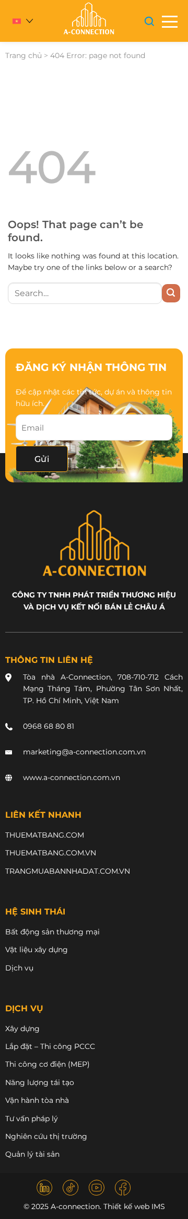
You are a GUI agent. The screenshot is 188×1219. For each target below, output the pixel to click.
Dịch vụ (19, 968)
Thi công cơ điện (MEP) (47, 1064)
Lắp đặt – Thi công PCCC (50, 1046)
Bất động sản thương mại (52, 931)
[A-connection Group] (88, 19)
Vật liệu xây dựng (36, 949)
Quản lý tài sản (32, 1154)
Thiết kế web (126, 1206)
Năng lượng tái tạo (39, 1082)
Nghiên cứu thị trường (46, 1136)
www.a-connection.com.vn (71, 777)
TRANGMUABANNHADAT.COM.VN (67, 871)
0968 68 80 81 (48, 726)
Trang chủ (23, 55)
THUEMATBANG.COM (44, 835)
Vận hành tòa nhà (37, 1100)
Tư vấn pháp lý (31, 1118)
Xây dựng (22, 1028)
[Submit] (171, 293)
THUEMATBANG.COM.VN (50, 852)
